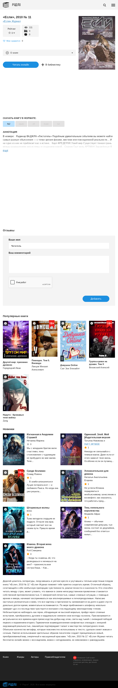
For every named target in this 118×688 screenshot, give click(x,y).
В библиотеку (52, 64)
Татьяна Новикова (93, 440)
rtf (34, 124)
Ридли (16, 4)
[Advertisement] (59, 164)
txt (58, 124)
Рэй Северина (34, 550)
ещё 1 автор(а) (92, 444)
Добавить (96, 299)
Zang (5, 420)
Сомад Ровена (34, 474)
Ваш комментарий (20, 253)
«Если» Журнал (12, 21)
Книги (6, 657)
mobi (46, 124)
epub (21, 124)
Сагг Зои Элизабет (70, 368)
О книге (14, 53)
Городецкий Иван (12, 368)
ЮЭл (29, 511)
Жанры (20, 657)
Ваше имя (14, 240)
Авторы (35, 657)
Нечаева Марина (35, 440)
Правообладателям (55, 657)
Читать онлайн (21, 64)
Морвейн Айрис (92, 514)
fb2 (8, 124)
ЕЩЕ (5, 151)
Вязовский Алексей (99, 367)
